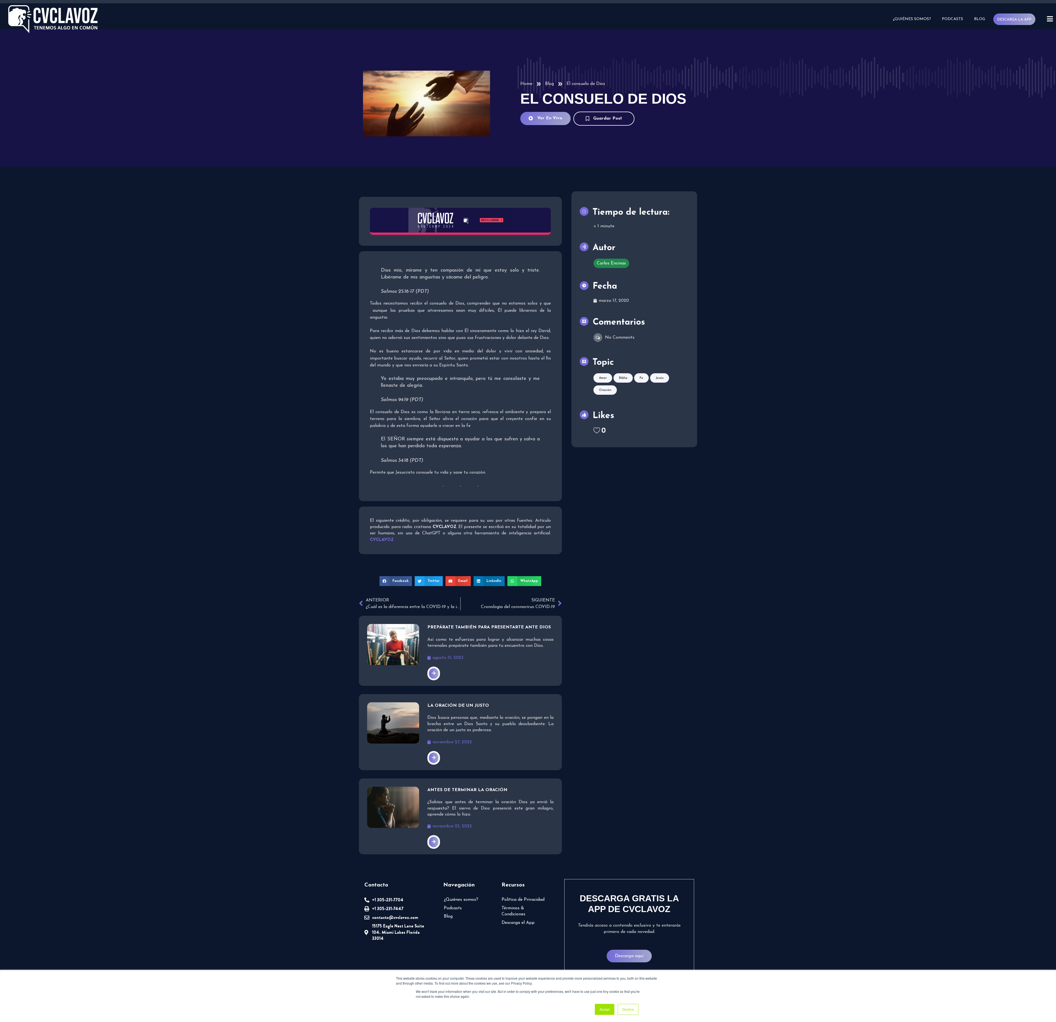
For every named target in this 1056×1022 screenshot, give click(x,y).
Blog (979, 19)
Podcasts (952, 19)
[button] (396, 581)
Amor (603, 378)
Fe (641, 378)
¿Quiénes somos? (912, 19)
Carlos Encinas (611, 263)
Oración (605, 390)
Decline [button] (628, 1009)
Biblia (623, 378)
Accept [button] (605, 1009)
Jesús (660, 378)
